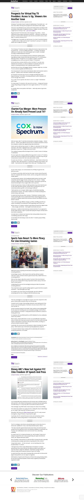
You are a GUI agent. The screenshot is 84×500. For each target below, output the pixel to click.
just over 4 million (31, 30)
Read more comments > (43, 356)
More (46, 1)
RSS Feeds (37, 487)
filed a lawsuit (27, 412)
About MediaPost (20, 487)
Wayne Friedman (15, 22)
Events (31, 1)
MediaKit (25, 487)
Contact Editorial (31, 487)
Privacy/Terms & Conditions (49, 487)
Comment (14, 96)
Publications (25, 1)
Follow (70, 1)
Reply (12, 354)
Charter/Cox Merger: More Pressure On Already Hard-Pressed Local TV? (61, 28)
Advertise (65, 1)
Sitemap (41, 487)
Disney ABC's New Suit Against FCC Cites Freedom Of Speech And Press (61, 35)
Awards (35, 1)
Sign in (54, 1)
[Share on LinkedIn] (15, 93)
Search (50, 1)
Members (41, 1)
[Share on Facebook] (12, 93)
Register (59, 1)
